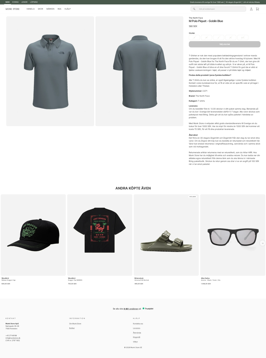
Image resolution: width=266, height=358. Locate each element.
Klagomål (136, 337)
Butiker (72, 328)
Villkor (135, 342)
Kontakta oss (138, 324)
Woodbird (5, 278)
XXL (243, 37)
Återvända (137, 333)
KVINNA (15, 2)
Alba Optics (205, 278)
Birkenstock (139, 278)
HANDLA (30, 9)
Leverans (136, 328)
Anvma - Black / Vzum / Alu (210, 280)
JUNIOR (24, 2)
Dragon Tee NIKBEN (75, 280)
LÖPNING (34, 2)
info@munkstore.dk (13, 338)
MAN (8, 2)
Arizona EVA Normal (142, 280)
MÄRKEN (50, 9)
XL (231, 37)
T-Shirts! (234, 67)
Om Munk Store (75, 324)
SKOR (40, 9)
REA (59, 9)
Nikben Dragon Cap (9, 280)
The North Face (196, 18)
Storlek (192, 33)
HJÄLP (68, 9)
